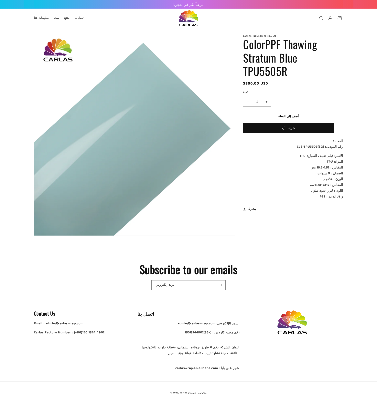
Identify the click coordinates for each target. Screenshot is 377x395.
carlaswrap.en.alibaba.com (196, 368)
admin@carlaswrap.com (64, 323)
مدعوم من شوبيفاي (197, 392)
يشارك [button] (252, 209)
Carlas (183, 392)
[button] (321, 18)
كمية (245, 92)
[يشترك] (220, 285)
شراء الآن (288, 128)
